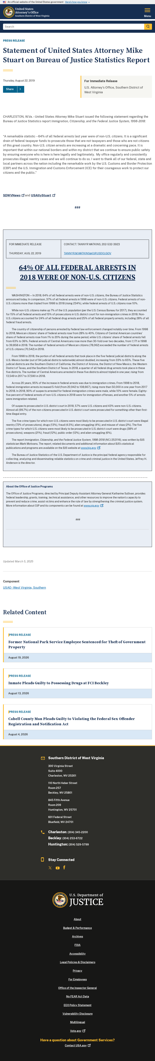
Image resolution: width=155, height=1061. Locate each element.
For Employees (77, 979)
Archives (77, 936)
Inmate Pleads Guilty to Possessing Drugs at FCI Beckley (58, 683)
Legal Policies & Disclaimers (77, 962)
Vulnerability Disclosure (78, 1013)
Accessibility (77, 953)
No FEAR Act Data (77, 996)
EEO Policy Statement (77, 1005)
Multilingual (77, 1022)
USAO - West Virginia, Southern (24, 587)
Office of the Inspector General (77, 987)
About (77, 919)
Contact (76, 1045)
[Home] (26, 16)
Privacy (77, 970)
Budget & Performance (77, 927)
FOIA (77, 945)
